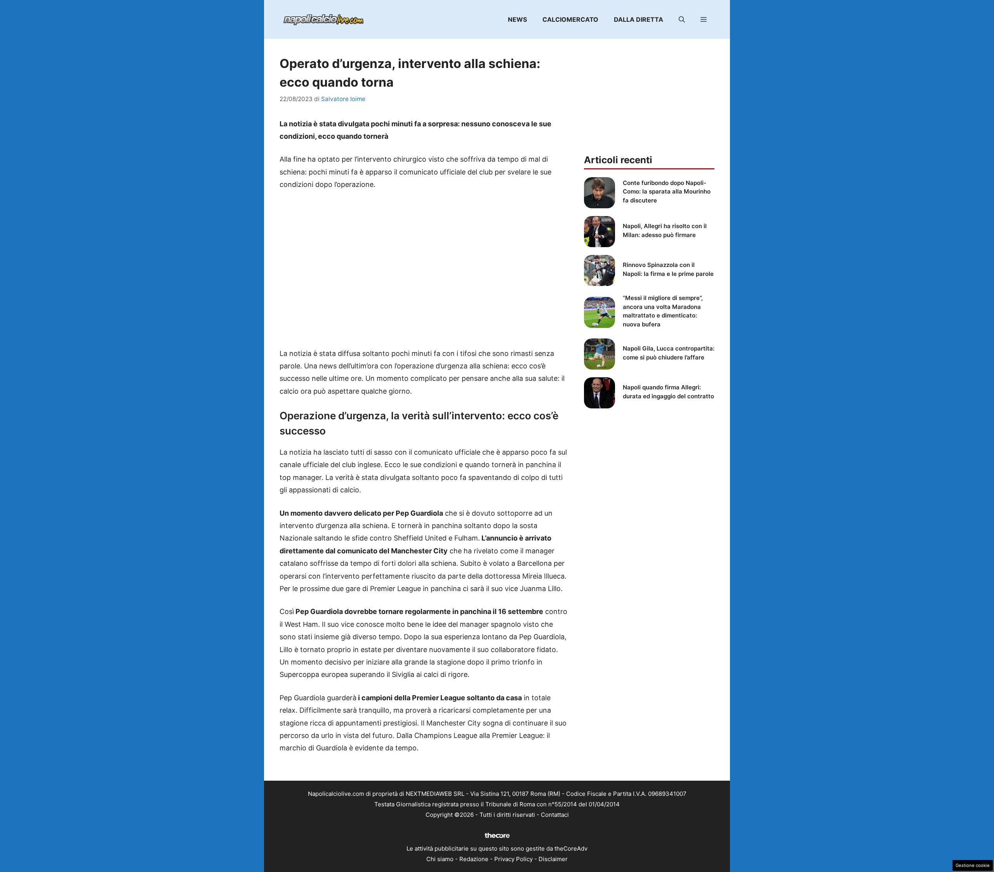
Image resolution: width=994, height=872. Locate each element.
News (517, 19)
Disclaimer (553, 859)
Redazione (473, 859)
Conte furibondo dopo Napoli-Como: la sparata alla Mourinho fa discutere (667, 191)
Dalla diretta (638, 19)
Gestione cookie (973, 865)
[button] (682, 19)
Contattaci (555, 814)
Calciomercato (570, 19)
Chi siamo (440, 859)
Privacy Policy (513, 859)
